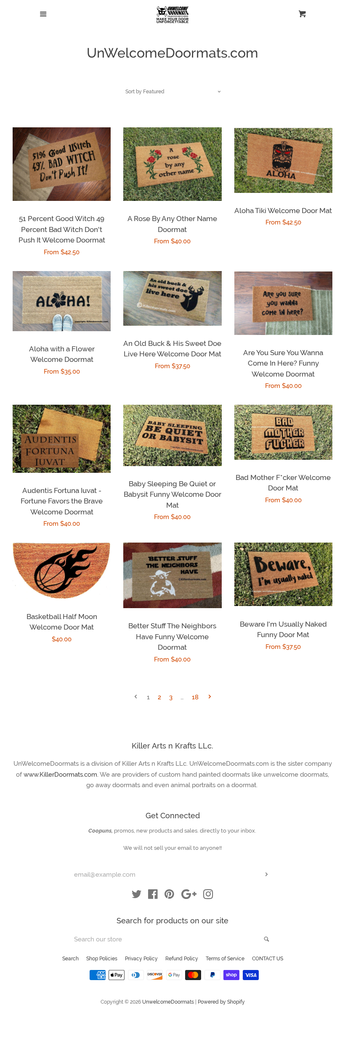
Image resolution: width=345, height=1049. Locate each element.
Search (70, 959)
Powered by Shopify (221, 1002)
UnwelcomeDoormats (168, 1002)
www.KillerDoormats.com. (62, 774)
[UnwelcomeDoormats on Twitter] (137, 896)
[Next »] (209, 697)
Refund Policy (181, 959)
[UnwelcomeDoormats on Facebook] (153, 896)
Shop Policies (101, 959)
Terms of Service (225, 959)
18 (195, 697)
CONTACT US (267, 959)
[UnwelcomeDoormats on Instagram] (208, 896)
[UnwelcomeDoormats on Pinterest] (169, 896)
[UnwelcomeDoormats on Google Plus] (188, 896)
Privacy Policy (141, 959)
